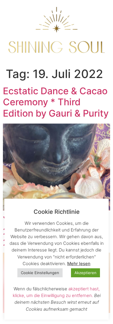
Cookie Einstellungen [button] (40, 272)
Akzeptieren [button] (85, 272)
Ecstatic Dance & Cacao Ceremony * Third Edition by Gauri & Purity (56, 102)
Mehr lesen (78, 263)
